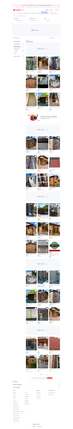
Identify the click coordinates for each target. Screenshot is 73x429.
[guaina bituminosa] (54, 212)
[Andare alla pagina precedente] (39, 375)
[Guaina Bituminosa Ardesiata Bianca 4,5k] (54, 102)
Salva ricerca (17, 37)
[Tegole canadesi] (54, 363)
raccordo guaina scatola (40, 13)
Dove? (46, 18)
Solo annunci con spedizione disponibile (17, 46)
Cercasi (15, 53)
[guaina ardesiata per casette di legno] (31, 102)
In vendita (15, 50)
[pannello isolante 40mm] (31, 315)
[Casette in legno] (31, 363)
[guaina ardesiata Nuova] (54, 65)
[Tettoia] (43, 315)
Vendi (58, 9)
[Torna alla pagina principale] (19, 10)
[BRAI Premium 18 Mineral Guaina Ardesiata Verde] (54, 249)
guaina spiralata (20, 13)
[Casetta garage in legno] (31, 83)
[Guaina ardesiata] (54, 164)
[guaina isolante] (43, 182)
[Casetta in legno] (43, 65)
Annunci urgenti (16, 56)
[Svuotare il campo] (27, 20)
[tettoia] (31, 345)
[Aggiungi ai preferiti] (35, 58)
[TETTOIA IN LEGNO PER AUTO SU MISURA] (43, 212)
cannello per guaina (53, 13)
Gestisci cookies (15, 404)
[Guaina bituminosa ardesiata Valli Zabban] (43, 145)
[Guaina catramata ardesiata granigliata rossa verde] (43, 279)
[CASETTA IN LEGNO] (54, 83)
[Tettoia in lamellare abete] (43, 363)
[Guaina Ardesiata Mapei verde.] (43, 249)
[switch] (23, 44)
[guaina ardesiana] (54, 345)
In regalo (15, 52)
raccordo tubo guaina (27, 13)
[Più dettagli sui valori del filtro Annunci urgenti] (20, 56)
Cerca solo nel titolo (17, 43)
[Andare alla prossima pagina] (47, 375)
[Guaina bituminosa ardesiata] (31, 65)
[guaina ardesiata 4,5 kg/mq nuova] (31, 212)
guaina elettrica (33, 13)
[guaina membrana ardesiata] (31, 164)
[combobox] (21, 20)
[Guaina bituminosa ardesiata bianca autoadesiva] (54, 279)
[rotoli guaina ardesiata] (43, 83)
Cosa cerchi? (16, 18)
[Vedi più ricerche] (59, 13)
